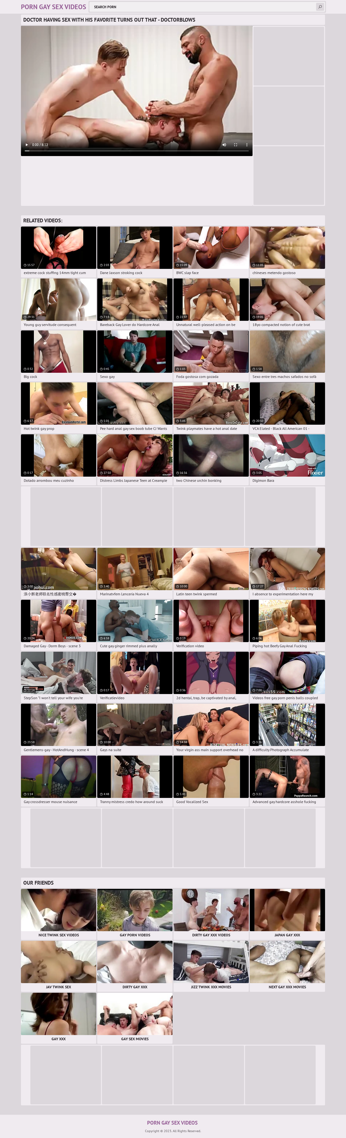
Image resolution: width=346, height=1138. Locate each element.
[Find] (320, 7)
